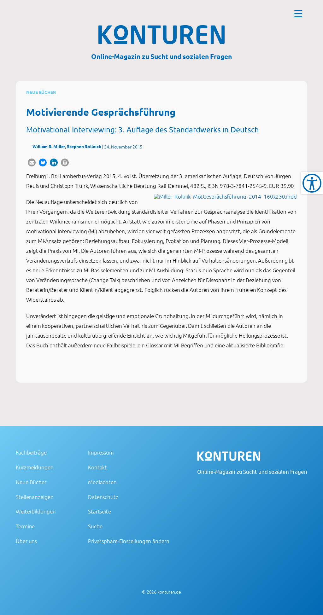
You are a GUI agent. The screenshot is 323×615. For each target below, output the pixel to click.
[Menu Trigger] (298, 13)
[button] (32, 162)
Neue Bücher (41, 92)
